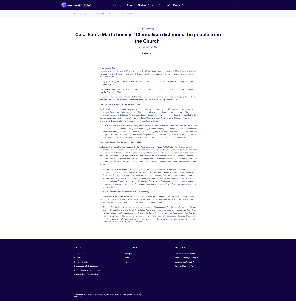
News (129, 5)
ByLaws (77, 258)
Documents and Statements (101, 14)
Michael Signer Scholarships (86, 274)
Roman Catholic (119, 14)
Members (142, 5)
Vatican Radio (110, 68)
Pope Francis (132, 14)
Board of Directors (81, 262)
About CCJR (79, 254)
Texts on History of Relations (186, 266)
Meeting (176, 5)
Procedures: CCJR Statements (86, 266)
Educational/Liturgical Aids (185, 262)
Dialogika (117, 5)
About (154, 5)
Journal (166, 5)
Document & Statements (185, 254)
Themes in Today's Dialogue (186, 258)
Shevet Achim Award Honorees (87, 270)
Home (76, 14)
